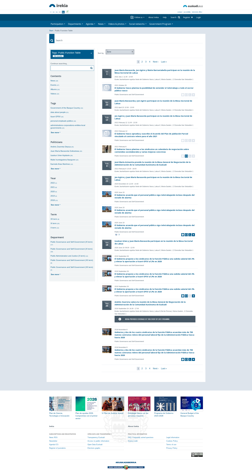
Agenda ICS (53, 445)
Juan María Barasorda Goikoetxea (66, 151)
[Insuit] (63, 12)
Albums (55, 89)
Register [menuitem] (186, 17)
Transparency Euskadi (96, 437)
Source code (133, 441)
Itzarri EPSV (57, 116)
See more (55, 132)
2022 (54, 183)
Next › (155, 62)
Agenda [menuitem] (90, 23)
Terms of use (171, 445)
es (53, 12)
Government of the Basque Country (67, 108)
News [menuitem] (101, 23)
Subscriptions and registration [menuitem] (62, 434)
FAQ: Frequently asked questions (140, 437)
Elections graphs (94, 448)
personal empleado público (63, 121)
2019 (54, 196)
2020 (54, 191)
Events (55, 85)
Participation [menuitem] (57, 23)
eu (56, 12)
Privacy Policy (171, 448)
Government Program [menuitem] (160, 23)
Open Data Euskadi (95, 445)
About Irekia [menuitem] (153, 17)
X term (55, 228)
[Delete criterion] (91, 53)
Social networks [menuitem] (137, 23)
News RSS (53, 437)
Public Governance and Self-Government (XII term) (72, 261)
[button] (120, 51)
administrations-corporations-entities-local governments (68, 126)
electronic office (197, 12)
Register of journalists (57, 448)
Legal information (172, 437)
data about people (60, 112)
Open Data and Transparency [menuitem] (100, 434)
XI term (55, 223)
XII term (55, 219)
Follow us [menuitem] (138, 17)
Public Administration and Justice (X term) (69, 256)
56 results (58, 56)
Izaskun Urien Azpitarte (62, 155)
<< (50, 12)
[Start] (58, 5)
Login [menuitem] (198, 17)
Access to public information (98, 441)
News (54, 81)
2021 (54, 187)
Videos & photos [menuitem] (116, 23)
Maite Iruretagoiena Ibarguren (64, 160)
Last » (164, 62)
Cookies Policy (172, 441)
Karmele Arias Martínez (62, 164)
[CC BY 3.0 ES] (197, 455)
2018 (54, 200)
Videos (55, 94)
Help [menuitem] (165, 17)
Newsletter (53, 441)
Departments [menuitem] (75, 23)
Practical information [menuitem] (137, 434)
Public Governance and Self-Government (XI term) (72, 243)
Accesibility (187, 12)
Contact (179, 12)
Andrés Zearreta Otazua (62, 147)
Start (51, 30)
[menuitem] (175, 17)
